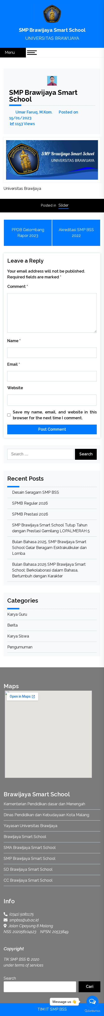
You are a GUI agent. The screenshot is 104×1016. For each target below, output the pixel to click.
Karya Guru (17, 614)
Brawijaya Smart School (25, 836)
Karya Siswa (18, 636)
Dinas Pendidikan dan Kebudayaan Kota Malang (46, 815)
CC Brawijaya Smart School (28, 880)
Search (10, 978)
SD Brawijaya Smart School (28, 869)
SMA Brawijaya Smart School (30, 847)
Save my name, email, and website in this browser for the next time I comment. (55, 415)
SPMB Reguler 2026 (30, 503)
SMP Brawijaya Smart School (52, 30)
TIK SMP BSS (15, 959)
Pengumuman (19, 647)
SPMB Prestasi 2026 (30, 514)
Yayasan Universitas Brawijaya (30, 825)
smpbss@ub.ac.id (23, 920)
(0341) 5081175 (20, 914)
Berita (12, 625)
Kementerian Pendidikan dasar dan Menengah (44, 804)
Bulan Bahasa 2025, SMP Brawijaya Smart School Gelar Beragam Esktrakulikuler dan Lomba (49, 548)
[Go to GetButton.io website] (92, 1011)
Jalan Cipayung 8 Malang (30, 926)
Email (13, 364)
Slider (63, 205)
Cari (89, 986)
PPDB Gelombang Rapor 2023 (28, 232)
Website (15, 388)
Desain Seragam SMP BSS (35, 492)
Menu (10, 52)
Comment (17, 286)
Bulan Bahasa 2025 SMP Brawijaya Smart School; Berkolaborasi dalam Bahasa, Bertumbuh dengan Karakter (49, 570)
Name (14, 341)
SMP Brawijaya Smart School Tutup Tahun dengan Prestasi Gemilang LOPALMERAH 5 (51, 528)
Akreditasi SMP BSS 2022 (76, 232)
